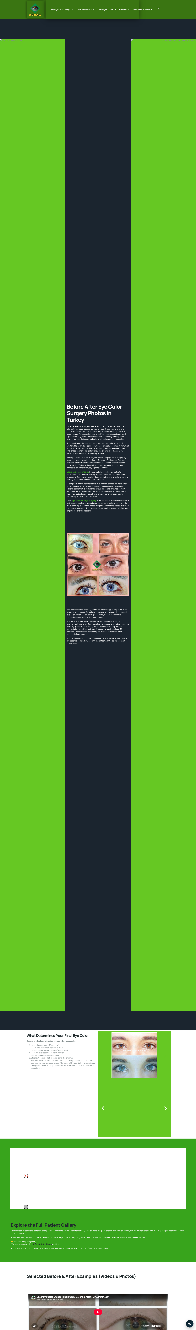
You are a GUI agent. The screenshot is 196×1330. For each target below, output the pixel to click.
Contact (123, 9)
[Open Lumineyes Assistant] (190, 1324)
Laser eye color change (78, 472)
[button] (158, 8)
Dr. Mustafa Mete (84, 9)
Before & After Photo (42, 1244)
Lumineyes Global (105, 9)
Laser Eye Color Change (60, 9)
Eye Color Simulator (141, 9)
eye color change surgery (84, 500)
